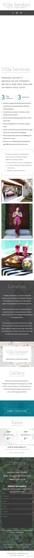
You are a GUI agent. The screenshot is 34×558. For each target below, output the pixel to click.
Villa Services (8, 545)
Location (19, 545)
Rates (19, 547)
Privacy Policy (29, 530)
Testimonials (9, 547)
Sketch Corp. (21, 555)
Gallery (28, 545)
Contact (26, 547)
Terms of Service (16, 532)
